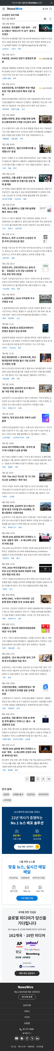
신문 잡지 (5, 258)
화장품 (10, 770)
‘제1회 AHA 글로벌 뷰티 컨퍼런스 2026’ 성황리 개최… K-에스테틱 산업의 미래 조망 (19, 540)
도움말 (27, 1023)
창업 (13, 289)
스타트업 (7, 800)
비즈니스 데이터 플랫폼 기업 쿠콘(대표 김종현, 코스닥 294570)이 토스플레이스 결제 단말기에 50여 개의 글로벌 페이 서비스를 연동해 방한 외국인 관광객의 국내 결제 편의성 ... (27, 221)
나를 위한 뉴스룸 (27, 861)
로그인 (13, 1046)
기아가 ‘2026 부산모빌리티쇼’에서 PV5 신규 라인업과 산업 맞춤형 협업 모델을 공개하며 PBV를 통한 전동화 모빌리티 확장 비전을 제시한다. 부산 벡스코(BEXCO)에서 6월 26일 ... (27, 582)
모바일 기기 (12, 408)
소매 (4, 168)
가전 (4, 408)
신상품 (11, 496)
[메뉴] (3, 9)
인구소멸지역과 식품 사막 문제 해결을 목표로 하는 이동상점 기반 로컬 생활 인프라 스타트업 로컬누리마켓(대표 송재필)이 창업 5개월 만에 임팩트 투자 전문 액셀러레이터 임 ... (27, 131)
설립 (13, 258)
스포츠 (13, 49)
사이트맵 (39, 1046)
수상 (23, 109)
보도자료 (27, 1005)
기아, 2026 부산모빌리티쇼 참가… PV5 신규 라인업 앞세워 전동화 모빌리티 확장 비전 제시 (19, 571)
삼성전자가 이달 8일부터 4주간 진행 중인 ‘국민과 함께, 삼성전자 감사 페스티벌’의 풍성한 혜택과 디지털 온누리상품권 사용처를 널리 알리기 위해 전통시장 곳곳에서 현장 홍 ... (27, 520)
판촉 (18, 289)
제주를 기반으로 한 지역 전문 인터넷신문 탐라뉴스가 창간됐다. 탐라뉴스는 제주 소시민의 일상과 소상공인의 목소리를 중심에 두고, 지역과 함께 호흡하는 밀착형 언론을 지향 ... (27, 251)
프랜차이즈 (12, 619)
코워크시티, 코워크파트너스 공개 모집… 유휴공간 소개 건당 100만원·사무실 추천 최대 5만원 (19, 271)
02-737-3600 (28, 1029)
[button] (45, 18)
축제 (4, 318)
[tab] (27, 1005)
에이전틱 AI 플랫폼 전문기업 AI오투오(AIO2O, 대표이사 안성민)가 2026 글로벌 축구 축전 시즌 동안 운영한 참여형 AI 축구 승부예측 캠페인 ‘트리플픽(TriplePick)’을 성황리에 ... (27, 42)
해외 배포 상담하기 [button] (27, 973)
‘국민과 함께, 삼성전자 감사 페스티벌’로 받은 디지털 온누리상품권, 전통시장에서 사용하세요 (18, 509)
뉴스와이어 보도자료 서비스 (27, 812)
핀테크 (10, 228)
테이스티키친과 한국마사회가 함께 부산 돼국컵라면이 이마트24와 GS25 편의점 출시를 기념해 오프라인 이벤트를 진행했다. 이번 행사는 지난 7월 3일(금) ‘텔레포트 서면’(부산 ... (27, 371)
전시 (11, 589)
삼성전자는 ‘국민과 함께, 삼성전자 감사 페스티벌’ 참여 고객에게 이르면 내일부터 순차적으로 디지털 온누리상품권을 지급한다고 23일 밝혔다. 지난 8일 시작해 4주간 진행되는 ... (26, 670)
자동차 (4, 496)
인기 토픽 (6, 789)
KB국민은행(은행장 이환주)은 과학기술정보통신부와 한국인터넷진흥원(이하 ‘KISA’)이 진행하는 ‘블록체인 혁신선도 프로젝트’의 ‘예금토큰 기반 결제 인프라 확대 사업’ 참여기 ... (27, 102)
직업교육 (5, 558)
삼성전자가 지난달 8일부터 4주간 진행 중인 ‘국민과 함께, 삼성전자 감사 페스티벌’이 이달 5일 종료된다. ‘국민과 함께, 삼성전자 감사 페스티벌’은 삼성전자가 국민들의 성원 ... (26, 401)
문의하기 (27, 1033)
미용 (12, 558)
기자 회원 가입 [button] (27, 898)
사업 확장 (18, 228)
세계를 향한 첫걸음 (27, 912)
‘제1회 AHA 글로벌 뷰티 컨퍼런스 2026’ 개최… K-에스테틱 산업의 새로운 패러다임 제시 (19, 752)
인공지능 (5, 49)
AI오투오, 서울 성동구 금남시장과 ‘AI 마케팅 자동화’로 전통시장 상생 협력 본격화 (19, 181)
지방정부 (11, 318)
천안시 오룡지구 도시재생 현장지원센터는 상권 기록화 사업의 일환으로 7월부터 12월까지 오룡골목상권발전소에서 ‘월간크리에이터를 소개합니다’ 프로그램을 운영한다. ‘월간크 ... (26, 161)
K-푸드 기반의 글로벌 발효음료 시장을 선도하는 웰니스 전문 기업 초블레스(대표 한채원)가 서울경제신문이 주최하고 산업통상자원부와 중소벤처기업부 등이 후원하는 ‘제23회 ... (27, 641)
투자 (21, 139)
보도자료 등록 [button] (27, 997)
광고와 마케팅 (7, 199)
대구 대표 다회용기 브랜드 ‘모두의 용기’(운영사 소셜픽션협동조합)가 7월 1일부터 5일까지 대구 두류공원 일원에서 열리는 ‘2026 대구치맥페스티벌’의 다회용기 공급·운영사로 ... (27, 460)
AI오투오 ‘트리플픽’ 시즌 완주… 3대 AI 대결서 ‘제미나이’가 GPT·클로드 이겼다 (19, 31)
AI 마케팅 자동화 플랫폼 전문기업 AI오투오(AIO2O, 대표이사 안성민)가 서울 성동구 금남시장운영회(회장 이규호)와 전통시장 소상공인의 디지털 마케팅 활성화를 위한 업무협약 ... (27, 192)
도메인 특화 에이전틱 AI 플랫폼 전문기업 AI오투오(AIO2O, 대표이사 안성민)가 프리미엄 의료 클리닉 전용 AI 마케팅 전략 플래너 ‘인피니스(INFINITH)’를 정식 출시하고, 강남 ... (26, 732)
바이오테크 (43, 794)
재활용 (10, 467)
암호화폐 (5, 109)
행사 (19, 49)
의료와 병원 (6, 739)
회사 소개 (21, 1046)
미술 (9, 168)
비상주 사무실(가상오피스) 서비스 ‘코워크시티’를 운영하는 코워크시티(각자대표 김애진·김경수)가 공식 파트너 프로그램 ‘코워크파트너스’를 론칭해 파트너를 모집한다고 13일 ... (27, 282)
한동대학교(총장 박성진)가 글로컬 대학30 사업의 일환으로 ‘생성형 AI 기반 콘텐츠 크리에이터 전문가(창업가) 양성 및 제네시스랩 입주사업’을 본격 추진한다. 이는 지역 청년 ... (27, 341)
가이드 (27, 1017)
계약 (16, 467)
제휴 (24, 199)
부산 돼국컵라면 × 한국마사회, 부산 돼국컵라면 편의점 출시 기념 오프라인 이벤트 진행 (19, 361)
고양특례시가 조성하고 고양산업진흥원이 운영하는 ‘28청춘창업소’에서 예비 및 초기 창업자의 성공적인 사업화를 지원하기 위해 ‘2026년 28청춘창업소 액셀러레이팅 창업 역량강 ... (27, 701)
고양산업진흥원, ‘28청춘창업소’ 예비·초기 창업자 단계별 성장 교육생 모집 (18, 690)
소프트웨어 (6, 438)
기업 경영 (5, 289)
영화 (13, 379)
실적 (14, 78)
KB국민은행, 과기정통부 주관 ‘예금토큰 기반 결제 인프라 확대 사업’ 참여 (18, 91)
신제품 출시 (18, 794)
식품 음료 (14, 139)
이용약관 (30, 1046)
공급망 (6, 794)
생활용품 (5, 139)
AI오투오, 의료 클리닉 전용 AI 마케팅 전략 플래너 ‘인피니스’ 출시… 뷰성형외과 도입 (18, 721)
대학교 (4, 348)
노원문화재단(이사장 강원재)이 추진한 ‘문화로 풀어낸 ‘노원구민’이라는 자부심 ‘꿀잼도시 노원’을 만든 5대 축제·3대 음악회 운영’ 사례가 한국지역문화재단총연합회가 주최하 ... (26, 311)
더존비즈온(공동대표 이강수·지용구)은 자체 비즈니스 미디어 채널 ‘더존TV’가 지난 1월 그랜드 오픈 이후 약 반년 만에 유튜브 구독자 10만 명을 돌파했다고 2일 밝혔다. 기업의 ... (27, 430)
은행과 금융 (6, 78)
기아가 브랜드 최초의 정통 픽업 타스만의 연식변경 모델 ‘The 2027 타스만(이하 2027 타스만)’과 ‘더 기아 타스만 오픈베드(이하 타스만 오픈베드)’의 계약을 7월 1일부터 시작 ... (26, 489)
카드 (4, 228)
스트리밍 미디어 (18, 438)
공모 (18, 708)
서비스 (27, 1011)
